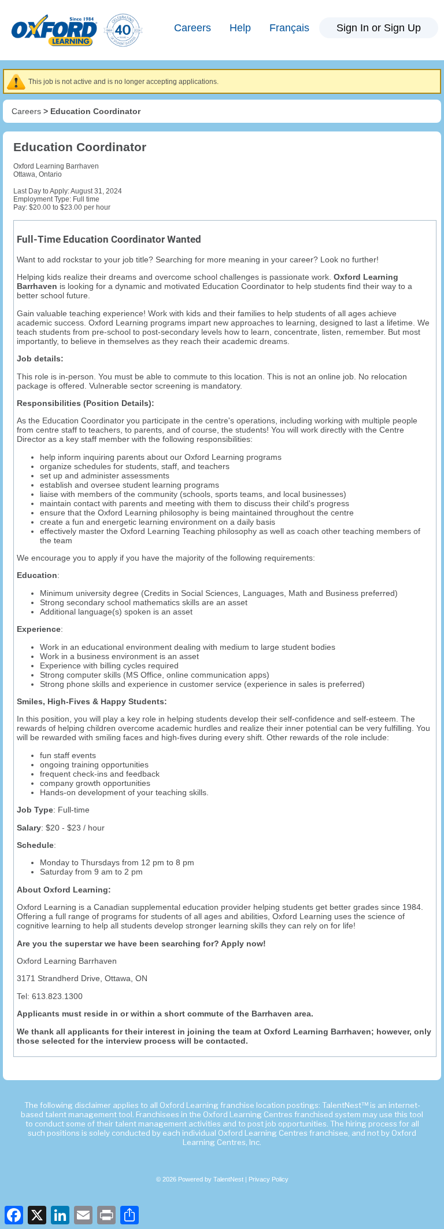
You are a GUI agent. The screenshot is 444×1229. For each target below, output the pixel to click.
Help (240, 28)
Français (289, 28)
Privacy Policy (268, 1179)
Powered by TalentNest (211, 1179)
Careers (192, 28)
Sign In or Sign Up (378, 28)
